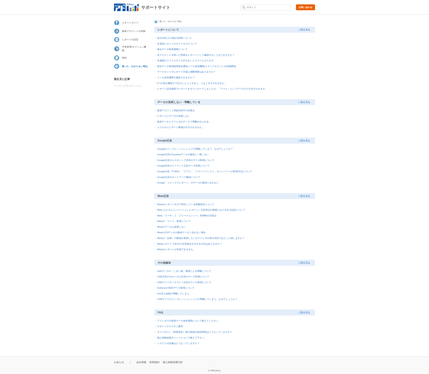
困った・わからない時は (135, 66)
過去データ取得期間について (172, 49)
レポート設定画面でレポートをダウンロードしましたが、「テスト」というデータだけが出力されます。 (212, 88)
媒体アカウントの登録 (133, 31)
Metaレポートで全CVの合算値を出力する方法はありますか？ (189, 243)
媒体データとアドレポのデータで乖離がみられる (183, 121)
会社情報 (141, 362)
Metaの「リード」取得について (174, 221)
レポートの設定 (130, 39)
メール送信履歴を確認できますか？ (176, 77)
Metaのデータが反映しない (171, 226)
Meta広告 (163, 196)
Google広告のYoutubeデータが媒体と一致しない (183, 154)
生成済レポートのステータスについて (177, 43)
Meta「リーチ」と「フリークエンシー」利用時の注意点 (187, 215)
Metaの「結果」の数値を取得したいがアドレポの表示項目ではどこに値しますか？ (201, 238)
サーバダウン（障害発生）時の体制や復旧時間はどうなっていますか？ (194, 332)
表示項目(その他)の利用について (174, 38)
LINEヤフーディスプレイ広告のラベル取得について (184, 282)
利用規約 (154, 362)
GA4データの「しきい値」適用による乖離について (184, 271)
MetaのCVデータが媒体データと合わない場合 (181, 232)
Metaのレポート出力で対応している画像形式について (185, 204)
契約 (124, 57)
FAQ (160, 312)
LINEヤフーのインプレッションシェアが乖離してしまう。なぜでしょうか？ (197, 299)
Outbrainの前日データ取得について (176, 287)
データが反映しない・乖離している (179, 102)
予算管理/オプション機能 (134, 49)
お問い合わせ (305, 7)
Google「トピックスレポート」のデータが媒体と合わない (188, 182)
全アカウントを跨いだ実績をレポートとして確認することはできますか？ (196, 55)
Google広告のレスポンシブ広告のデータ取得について (185, 160)
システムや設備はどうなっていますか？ (178, 343)
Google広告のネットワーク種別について (178, 177)
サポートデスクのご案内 (170, 326)
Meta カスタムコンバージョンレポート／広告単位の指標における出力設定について (201, 210)
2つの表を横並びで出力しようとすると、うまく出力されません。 (192, 83)
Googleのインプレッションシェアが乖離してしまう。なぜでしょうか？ (195, 149)
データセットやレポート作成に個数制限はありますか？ (186, 71)
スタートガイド (130, 22)
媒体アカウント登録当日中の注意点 (176, 110)
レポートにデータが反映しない (173, 116)
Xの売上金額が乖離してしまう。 (174, 293)
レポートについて (168, 29)
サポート (156, 21)
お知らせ (119, 362)
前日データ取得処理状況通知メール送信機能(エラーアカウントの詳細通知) (196, 66)
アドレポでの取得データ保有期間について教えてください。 (189, 320)
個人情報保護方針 (173, 362)
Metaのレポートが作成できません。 (176, 249)
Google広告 (165, 140)
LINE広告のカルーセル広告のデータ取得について (183, 276)
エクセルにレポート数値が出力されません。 (180, 127)
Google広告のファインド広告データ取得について (183, 165)
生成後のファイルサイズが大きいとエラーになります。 (186, 60)
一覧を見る (304, 29)
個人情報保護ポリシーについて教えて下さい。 (181, 337)
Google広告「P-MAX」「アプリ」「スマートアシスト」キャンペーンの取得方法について (204, 171)
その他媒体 (164, 262)
